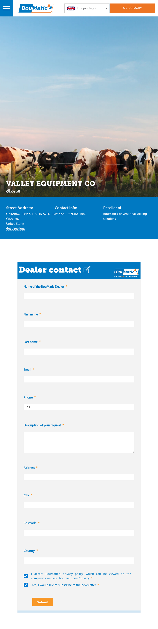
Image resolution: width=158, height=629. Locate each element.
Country (29, 551)
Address (29, 468)
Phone (28, 397)
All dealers (13, 190)
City (26, 495)
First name (31, 314)
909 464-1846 (77, 214)
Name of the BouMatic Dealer (44, 286)
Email (27, 370)
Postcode (30, 523)
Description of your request (42, 425)
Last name (31, 342)
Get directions (15, 228)
